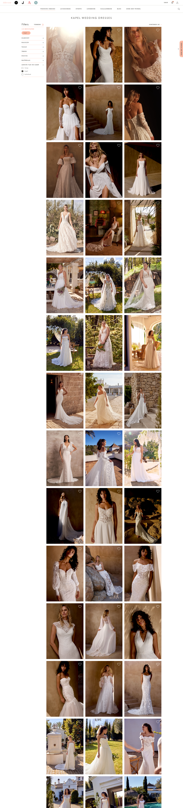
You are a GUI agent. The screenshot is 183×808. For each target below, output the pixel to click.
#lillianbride (106, 9)
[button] (26, 33)
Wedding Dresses (47, 9)
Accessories (65, 9)
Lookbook (91, 9)
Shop (166, 2)
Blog (119, 9)
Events (79, 9)
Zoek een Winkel (133, 9)
